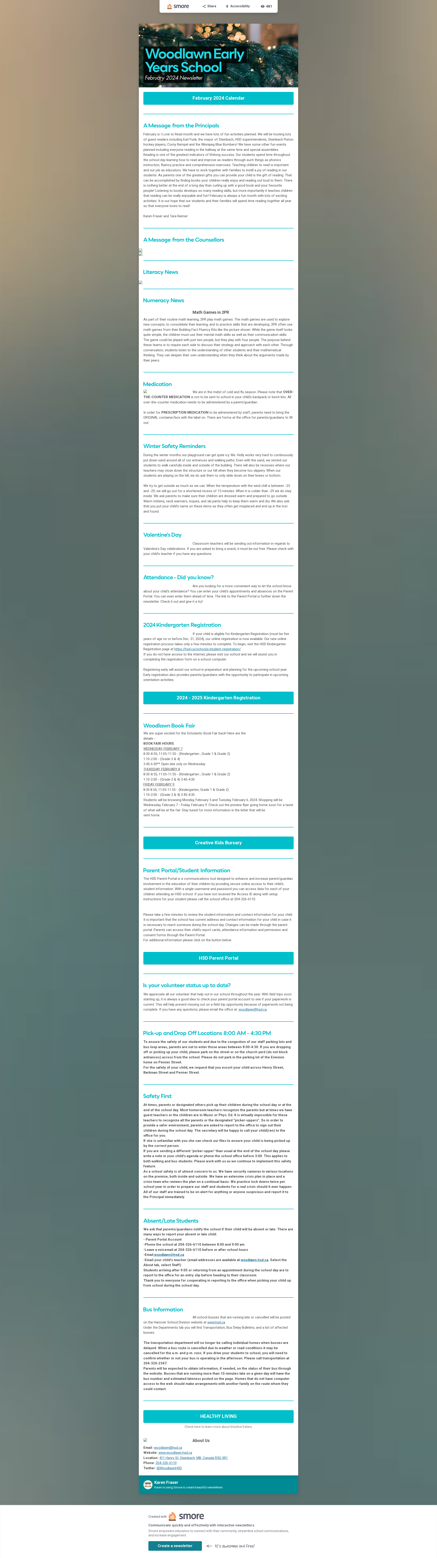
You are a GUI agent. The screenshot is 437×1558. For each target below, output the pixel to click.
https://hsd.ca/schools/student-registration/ (207, 649)
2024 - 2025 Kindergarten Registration (218, 698)
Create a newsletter (175, 1546)
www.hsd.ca (216, 1322)
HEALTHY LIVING (218, 1416)
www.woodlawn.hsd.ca (175, 1453)
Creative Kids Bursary (218, 842)
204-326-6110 (166, 1463)
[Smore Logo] (178, 6)
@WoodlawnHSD (169, 1468)
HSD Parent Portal (218, 958)
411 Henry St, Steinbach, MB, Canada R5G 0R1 (193, 1458)
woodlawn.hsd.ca (254, 1260)
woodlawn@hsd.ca (253, 1009)
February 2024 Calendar (219, 98)
